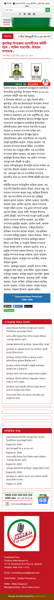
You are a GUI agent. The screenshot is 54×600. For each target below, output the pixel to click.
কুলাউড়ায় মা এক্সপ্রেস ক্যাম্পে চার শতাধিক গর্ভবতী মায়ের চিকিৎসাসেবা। (26, 351)
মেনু (6, 29)
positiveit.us (40, 596)
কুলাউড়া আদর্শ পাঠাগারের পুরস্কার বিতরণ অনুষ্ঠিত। (26, 373)
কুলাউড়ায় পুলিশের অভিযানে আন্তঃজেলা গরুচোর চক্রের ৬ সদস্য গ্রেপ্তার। (25, 380)
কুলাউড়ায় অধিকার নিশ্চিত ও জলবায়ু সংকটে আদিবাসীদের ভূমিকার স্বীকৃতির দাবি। (24, 359)
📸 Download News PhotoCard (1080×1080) (27, 298)
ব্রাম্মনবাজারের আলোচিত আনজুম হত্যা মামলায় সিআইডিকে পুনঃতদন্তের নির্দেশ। (25, 329)
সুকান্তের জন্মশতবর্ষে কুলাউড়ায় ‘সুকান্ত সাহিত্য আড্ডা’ (28, 344)
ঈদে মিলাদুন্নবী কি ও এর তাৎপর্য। (31, 36)
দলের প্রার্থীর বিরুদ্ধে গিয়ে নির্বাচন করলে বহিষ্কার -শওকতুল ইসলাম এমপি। (26, 338)
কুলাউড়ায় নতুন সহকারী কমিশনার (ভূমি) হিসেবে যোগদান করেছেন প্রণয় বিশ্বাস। (26, 388)
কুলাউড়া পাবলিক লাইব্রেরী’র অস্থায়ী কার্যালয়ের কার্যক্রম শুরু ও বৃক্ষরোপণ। (25, 367)
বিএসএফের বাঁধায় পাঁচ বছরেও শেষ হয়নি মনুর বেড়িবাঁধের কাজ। (25, 396)
